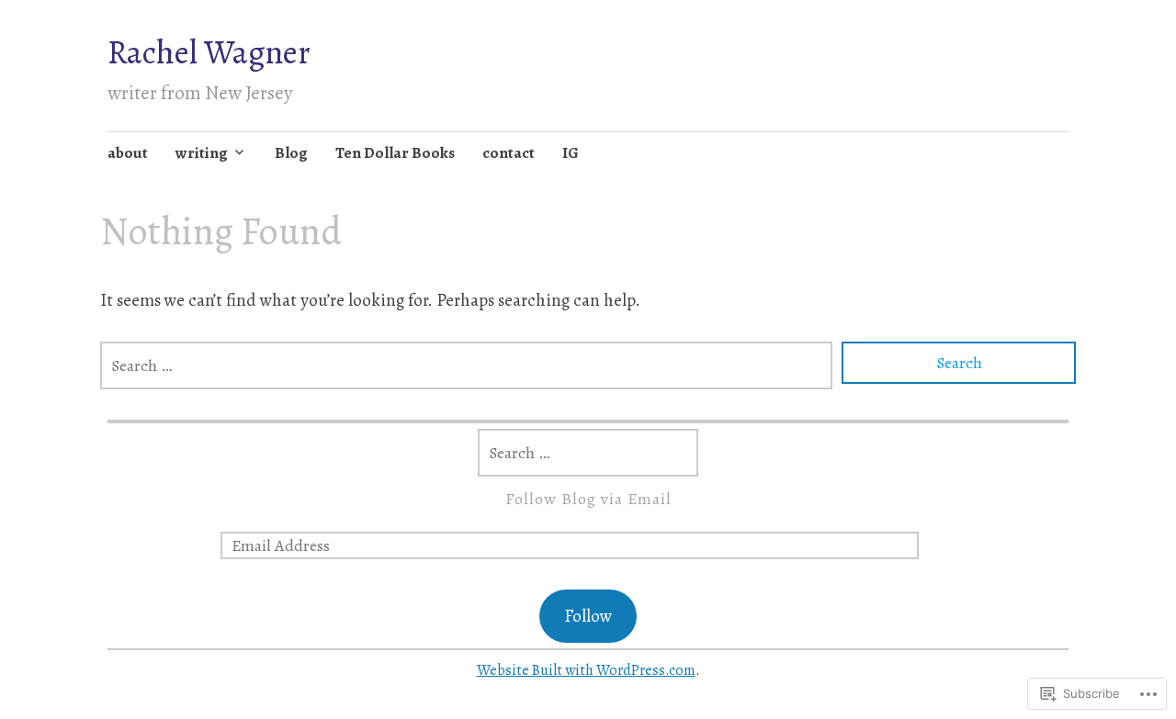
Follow (588, 616)
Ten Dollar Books (395, 152)
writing (201, 152)
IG (570, 152)
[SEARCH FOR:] (466, 365)
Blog (291, 152)
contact (508, 152)
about (127, 152)
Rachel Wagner (209, 51)
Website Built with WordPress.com (586, 670)
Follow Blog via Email (588, 499)
